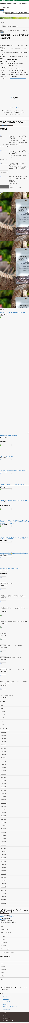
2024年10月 (3, 761)
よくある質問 (4, 936)
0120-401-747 (6, 7)
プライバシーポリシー (6, 949)
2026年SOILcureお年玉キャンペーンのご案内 (11, 645)
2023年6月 (3, 790)
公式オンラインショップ (7, 125)
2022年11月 (3, 806)
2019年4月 (3, 899)
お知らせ (3, 711)
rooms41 (12, 187)
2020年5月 (3, 864)
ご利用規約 (3, 945)
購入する (5, 1015)
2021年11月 (3, 828)
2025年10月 (3, 748)
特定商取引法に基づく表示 (7, 952)
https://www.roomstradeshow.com (18, 78)
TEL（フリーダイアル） (9, 1020)
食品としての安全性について (10, 1006)
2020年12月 (3, 845)
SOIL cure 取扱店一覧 (6, 932)
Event (2, 32)
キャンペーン (4, 714)
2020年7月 (3, 858)
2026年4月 (3, 738)
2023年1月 (3, 799)
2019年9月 (3, 883)
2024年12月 (3, 757)
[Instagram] (14, 118)
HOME (2, 926)
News (2, 708)
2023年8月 (3, 783)
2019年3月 (3, 903)
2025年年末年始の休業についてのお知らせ (10, 657)
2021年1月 (3, 841)
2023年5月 (3, 793)
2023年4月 (3, 796)
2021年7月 (3, 832)
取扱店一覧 (6, 999)
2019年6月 (3, 893)
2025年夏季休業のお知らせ (6, 695)
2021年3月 (3, 838)
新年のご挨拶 (3, 633)
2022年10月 (3, 809)
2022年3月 (3, 819)
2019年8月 (3, 887)
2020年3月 (3, 870)
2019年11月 (3, 877)
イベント (16, 187)
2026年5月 (3, 735)
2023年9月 (3, 780)
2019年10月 (3, 880)
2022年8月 (3, 812)
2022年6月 (3, 815)
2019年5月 (3, 896)
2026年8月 (3, 732)
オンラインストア (5, 929)
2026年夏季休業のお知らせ (6, 456)
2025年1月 (3, 754)
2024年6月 (3, 767)
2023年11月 (3, 777)
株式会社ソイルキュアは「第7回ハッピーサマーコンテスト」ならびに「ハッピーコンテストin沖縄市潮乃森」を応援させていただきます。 (14, 140)
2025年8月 (3, 751)
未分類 (2, 724)
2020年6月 (3, 861)
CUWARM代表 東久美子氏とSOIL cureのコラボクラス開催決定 (19, 179)
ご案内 (2, 721)
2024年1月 (3, 770)
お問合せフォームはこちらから (7, 916)
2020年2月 (3, 874)
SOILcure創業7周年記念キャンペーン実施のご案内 (12, 669)
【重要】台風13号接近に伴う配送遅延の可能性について (13, 470)
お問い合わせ (4, 942)
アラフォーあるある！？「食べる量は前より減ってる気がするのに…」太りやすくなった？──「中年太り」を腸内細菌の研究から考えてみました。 (14, 522)
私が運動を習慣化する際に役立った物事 (9, 568)
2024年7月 (3, 764)
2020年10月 (3, 851)
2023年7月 (3, 787)
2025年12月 (3, 745)
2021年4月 (3, 835)
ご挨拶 (2, 718)
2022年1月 (3, 822)
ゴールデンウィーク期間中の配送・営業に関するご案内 (13, 500)
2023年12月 (3, 774)
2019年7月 (3, 890)
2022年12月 (3, 803)
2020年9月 (3, 854)
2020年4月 (3, 867)
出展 (20, 187)
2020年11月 (3, 848)
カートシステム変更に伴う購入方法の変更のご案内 (12, 312)
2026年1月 (3, 741)
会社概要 (3, 939)
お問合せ (2, 10)
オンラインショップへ (11, 0)
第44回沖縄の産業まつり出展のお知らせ (10, 435)
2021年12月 (3, 825)
